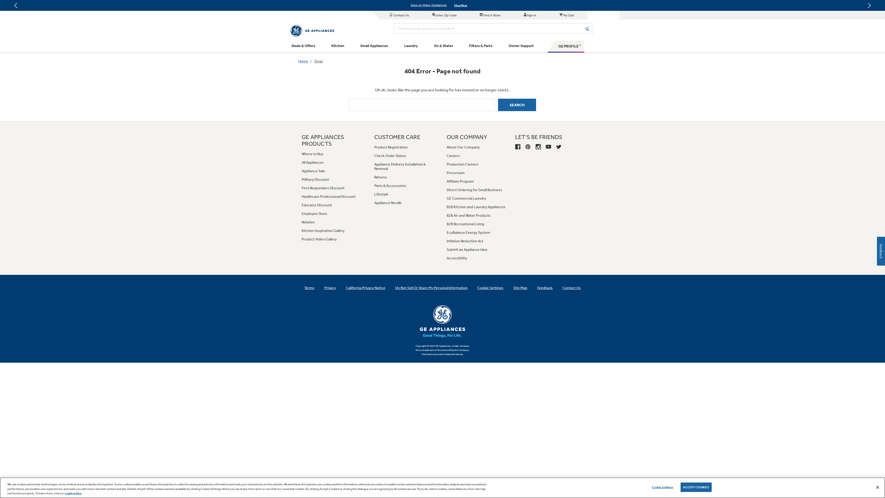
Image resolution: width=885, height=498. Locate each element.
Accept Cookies (696, 487)
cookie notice (73, 493)
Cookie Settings (662, 487)
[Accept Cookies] (878, 487)
